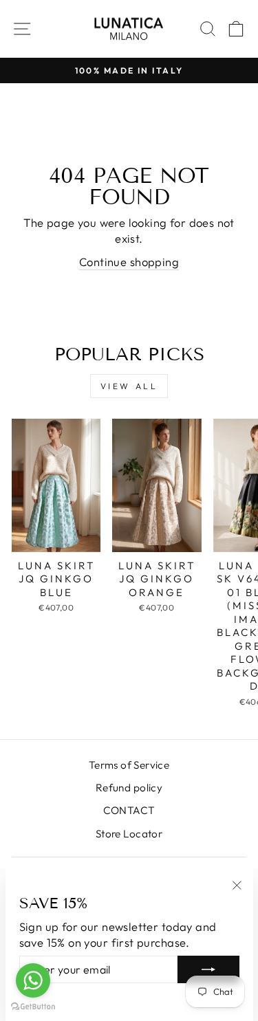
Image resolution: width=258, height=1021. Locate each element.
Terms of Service (129, 764)
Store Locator (129, 833)
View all (129, 386)
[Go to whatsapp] (33, 980)
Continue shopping (129, 261)
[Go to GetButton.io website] (33, 1006)
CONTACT (129, 810)
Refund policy (129, 787)
